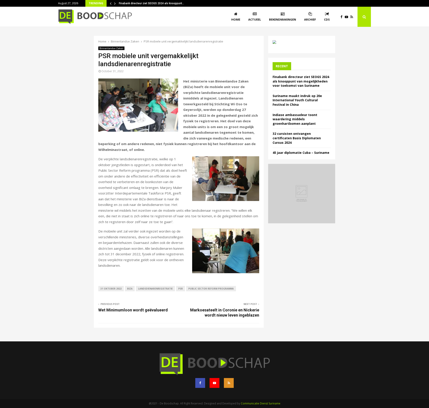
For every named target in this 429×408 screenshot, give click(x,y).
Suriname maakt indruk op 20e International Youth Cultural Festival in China (297, 100)
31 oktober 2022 (111, 288)
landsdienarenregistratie (155, 288)
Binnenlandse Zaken (111, 48)
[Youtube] (347, 16)
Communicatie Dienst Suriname (260, 403)
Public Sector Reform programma (211, 288)
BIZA (129, 288)
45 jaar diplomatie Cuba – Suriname (301, 152)
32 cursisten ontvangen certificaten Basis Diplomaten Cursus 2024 (297, 137)
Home (235, 19)
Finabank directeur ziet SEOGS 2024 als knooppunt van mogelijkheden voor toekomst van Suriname (301, 81)
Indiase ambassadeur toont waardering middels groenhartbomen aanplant (295, 119)
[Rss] (352, 16)
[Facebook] (343, 16)
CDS (327, 19)
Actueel (254, 19)
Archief (310, 19)
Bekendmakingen (282, 19)
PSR (180, 288)
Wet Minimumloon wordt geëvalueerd (133, 310)
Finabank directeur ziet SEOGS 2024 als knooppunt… (151, 3)
